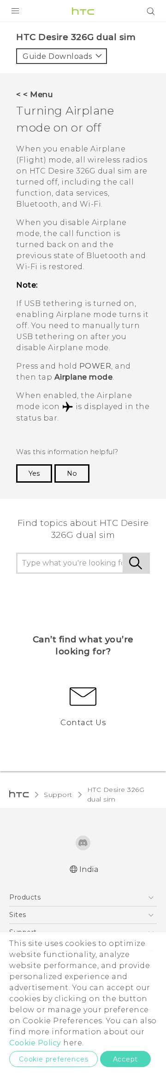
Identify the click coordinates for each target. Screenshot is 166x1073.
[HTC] (83, 11)
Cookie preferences (53, 1059)
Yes (34, 473)
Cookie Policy (35, 1042)
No (72, 473)
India (89, 869)
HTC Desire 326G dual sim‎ (116, 794)
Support (58, 794)
